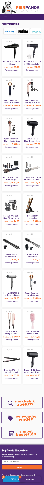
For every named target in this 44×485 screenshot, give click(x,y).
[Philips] (10, 31)
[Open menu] (5, 17)
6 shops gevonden (11, 109)
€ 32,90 (32, 67)
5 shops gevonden (32, 301)
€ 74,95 (11, 221)
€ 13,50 (32, 336)
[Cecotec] (36, 31)
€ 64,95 (11, 259)
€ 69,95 (32, 375)
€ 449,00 (32, 221)
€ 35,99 (11, 375)
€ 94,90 (32, 259)
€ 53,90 (32, 144)
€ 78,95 (32, 182)
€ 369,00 (32, 298)
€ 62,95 (11, 182)
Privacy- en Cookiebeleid (10, 475)
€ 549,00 (32, 105)
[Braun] (23, 31)
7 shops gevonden (11, 70)
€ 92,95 (11, 298)
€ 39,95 (11, 67)
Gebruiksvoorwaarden (28, 475)
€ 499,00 (11, 144)
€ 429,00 (11, 105)
